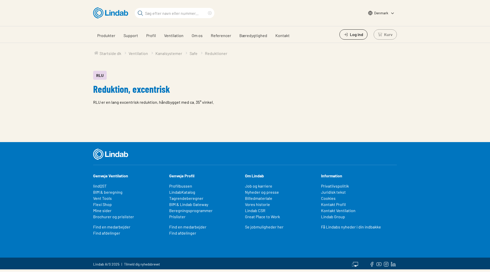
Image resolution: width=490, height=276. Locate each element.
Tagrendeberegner (186, 198)
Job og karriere (258, 185)
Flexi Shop (102, 204)
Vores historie (257, 204)
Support (131, 35)
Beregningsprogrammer (191, 210)
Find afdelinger (106, 233)
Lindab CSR (255, 210)
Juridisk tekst (333, 192)
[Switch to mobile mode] (355, 263)
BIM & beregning (107, 192)
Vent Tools (102, 198)
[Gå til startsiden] (112, 13)
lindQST (100, 185)
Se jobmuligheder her (264, 226)
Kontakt (282, 35)
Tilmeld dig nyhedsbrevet (142, 264)
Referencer (221, 35)
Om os (197, 35)
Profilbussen (180, 185)
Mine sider (102, 210)
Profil (151, 35)
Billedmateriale (258, 198)
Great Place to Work (262, 216)
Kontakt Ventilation (338, 210)
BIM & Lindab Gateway (188, 204)
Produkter (106, 35)
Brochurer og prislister (113, 216)
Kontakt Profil (333, 204)
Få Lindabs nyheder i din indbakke (351, 226)
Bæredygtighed (253, 35)
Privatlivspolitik (335, 185)
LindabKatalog (182, 192)
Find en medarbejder (111, 226)
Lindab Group (333, 216)
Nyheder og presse (262, 192)
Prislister (177, 216)
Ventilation (173, 35)
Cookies (328, 198)
